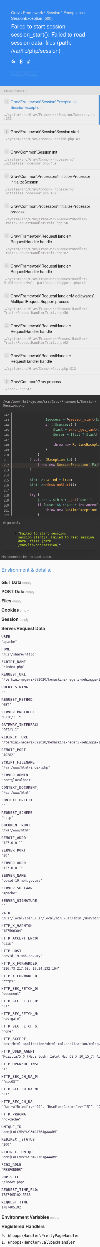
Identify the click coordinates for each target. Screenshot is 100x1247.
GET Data (11, 582)
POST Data (12, 591)
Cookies (10, 610)
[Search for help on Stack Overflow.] (28, 61)
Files (6, 600)
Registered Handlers (23, 1226)
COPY (18, 73)
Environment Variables (25, 1217)
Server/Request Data (23, 628)
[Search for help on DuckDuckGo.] (21, 61)
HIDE (32, 73)
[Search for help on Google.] (13, 61)
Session (10, 619)
